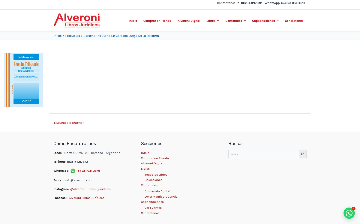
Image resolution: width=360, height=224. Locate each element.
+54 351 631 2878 (88, 170)
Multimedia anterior (67, 122)
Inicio (133, 20)
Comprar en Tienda (157, 20)
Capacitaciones (263, 20)
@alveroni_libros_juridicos (90, 189)
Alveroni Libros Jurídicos (86, 198)
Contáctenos (294, 20)
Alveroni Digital (189, 20)
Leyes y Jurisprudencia (161, 196)
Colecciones (153, 180)
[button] (217, 20)
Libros (211, 20)
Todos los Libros (156, 174)
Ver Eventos (153, 208)
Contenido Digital (157, 191)
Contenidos (234, 20)
